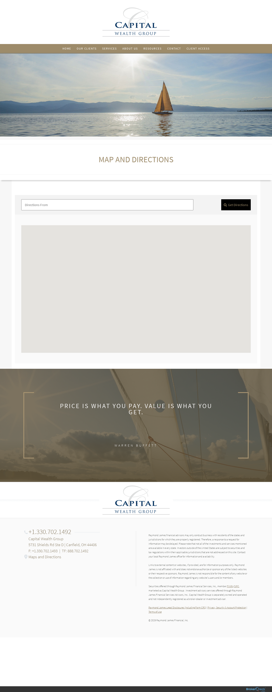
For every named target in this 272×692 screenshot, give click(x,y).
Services (109, 48)
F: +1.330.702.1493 (43, 550)
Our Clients (87, 48)
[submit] (236, 204)
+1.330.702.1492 (49, 531)
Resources (152, 48)
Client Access (198, 48)
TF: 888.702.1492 (75, 550)
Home (66, 48)
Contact (174, 48)
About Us (130, 48)
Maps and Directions (44, 556)
